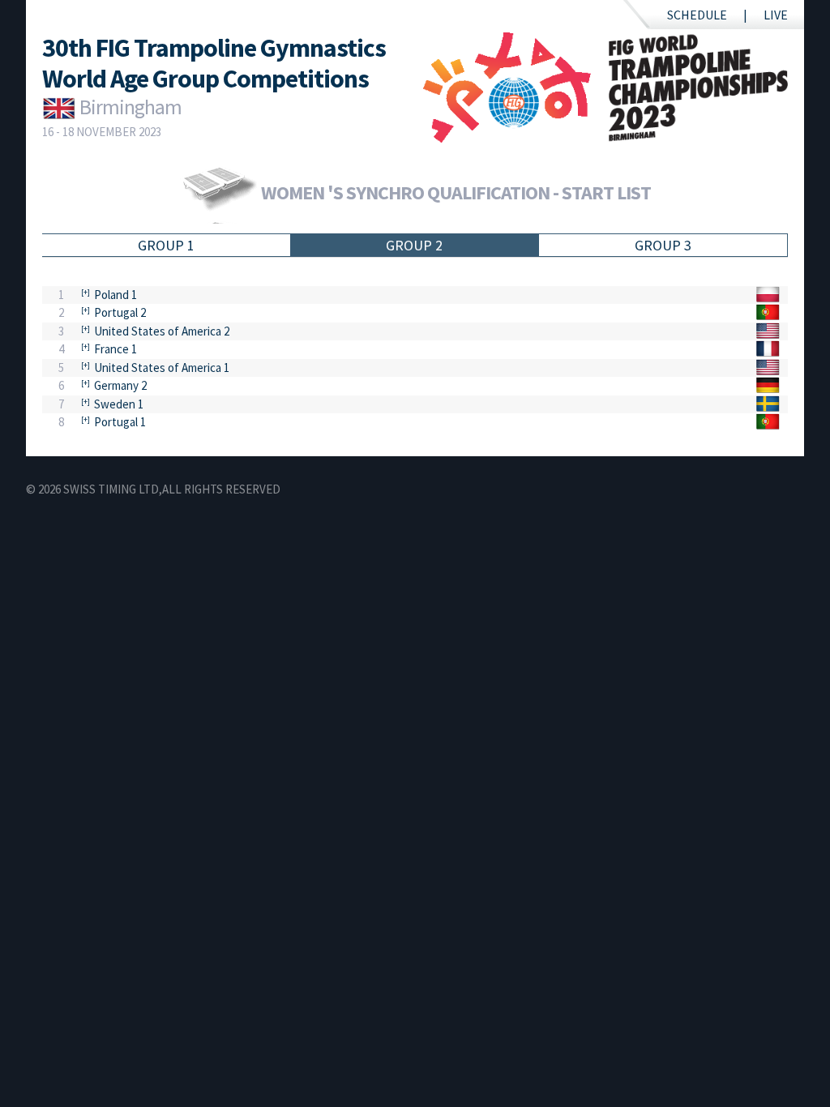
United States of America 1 (161, 367)
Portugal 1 (120, 422)
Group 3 (663, 245)
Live (776, 14)
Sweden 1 (118, 404)
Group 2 (414, 245)
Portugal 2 (120, 312)
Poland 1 (115, 294)
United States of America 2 (161, 331)
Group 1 (166, 245)
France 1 (115, 349)
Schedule (697, 14)
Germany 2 (120, 385)
